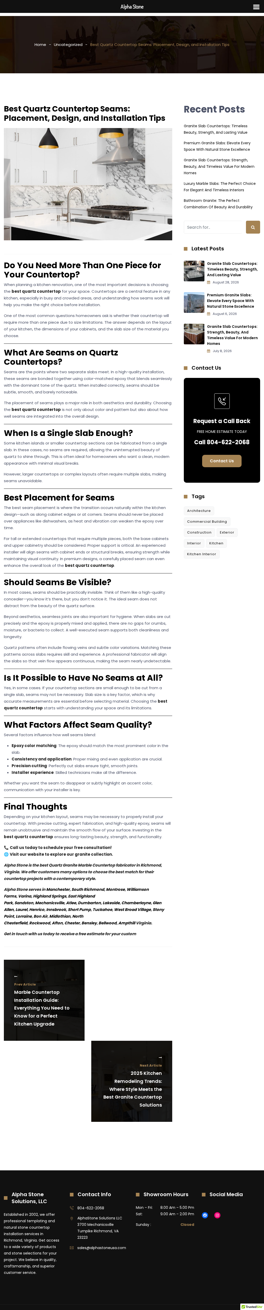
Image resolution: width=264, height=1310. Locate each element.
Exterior (227, 532)
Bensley (89, 923)
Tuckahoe (102, 909)
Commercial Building (207, 521)
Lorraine (24, 916)
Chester (72, 923)
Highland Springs (49, 896)
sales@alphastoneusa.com (101, 1247)
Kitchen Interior (201, 554)
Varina (24, 896)
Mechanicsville (49, 903)
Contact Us (222, 461)
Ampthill (126, 923)
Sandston (23, 903)
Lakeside (111, 903)
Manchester (58, 889)
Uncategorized (68, 44)
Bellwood (107, 923)
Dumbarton (89, 903)
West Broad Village (132, 909)
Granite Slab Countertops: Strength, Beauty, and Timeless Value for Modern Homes (219, 166)
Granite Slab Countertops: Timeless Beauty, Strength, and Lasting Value (232, 269)
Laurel (21, 909)
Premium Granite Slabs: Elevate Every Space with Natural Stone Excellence (230, 300)
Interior (194, 543)
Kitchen (216, 543)
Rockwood (39, 923)
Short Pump (79, 909)
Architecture (199, 510)
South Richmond (87, 889)
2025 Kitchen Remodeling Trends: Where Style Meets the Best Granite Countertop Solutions (132, 1085)
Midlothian (59, 916)
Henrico (36, 909)
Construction (199, 532)
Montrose (115, 889)
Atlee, (71, 903)
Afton (57, 923)
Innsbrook (56, 909)
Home (40, 44)
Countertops (31, 362)
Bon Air (40, 916)
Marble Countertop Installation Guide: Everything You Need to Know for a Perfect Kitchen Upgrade (42, 1004)
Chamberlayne (136, 903)
